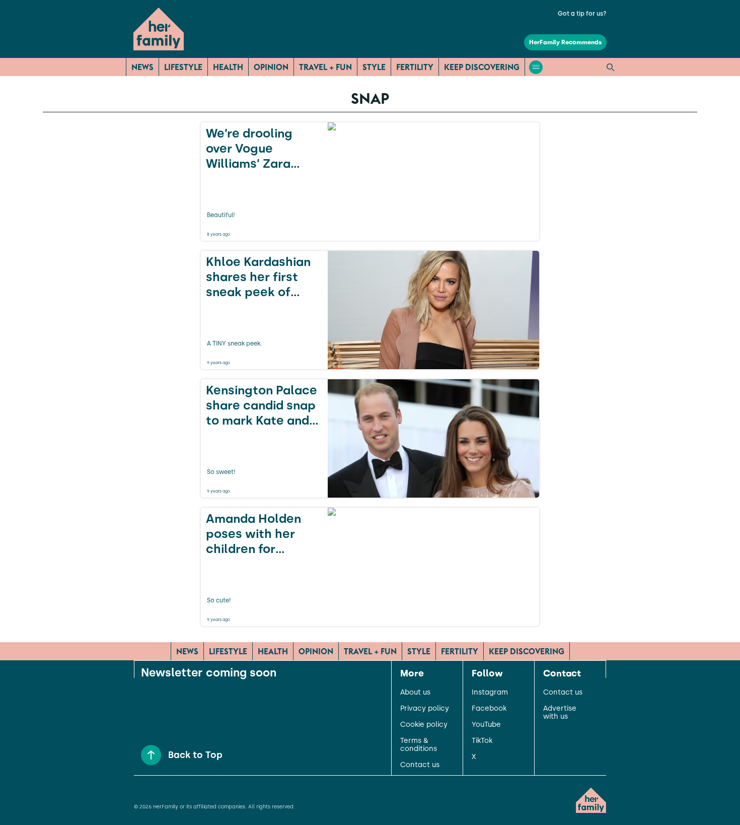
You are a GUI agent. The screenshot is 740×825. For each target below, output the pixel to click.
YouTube (486, 725)
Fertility (414, 67)
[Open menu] (536, 67)
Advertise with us (559, 713)
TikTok (482, 741)
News (142, 67)
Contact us (419, 765)
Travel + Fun (325, 67)
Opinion (271, 67)
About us (415, 693)
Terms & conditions (418, 745)
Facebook (489, 709)
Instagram (490, 693)
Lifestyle (183, 67)
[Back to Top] (151, 755)
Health (228, 67)
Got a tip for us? (582, 13)
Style (374, 67)
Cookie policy (424, 725)
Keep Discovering (482, 67)
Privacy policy (424, 709)
